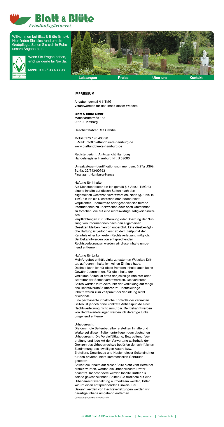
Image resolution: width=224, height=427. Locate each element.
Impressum (145, 416)
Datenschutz (165, 416)
